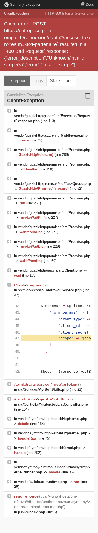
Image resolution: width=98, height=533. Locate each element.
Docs (90, 4)
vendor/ (42, 482)
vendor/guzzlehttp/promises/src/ (54, 150)
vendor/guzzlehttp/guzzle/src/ (51, 135)
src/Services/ (50, 290)
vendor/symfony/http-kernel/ (52, 419)
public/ (31, 512)
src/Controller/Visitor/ (53, 404)
